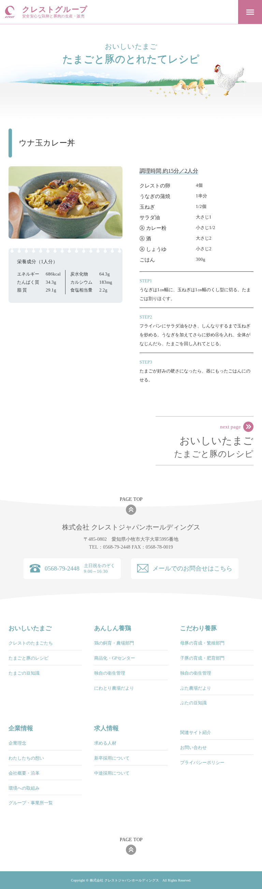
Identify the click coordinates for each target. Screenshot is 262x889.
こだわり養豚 (198, 628)
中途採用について (112, 773)
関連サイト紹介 (195, 732)
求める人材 (105, 743)
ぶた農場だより (195, 688)
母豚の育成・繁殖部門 (202, 643)
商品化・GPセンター (114, 658)
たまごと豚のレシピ (213, 446)
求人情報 (106, 728)
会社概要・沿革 (24, 773)
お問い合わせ (193, 747)
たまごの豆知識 (24, 673)
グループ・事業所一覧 (31, 802)
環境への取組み (24, 788)
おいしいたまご (30, 628)
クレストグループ (55, 12)
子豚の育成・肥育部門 (202, 658)
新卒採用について (112, 758)
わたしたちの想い (26, 758)
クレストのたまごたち (31, 643)
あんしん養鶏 (112, 628)
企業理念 (17, 743)
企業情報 (21, 728)
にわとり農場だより (114, 688)
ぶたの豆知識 (193, 702)
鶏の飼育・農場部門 (114, 643)
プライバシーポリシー (202, 762)
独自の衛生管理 (109, 673)
